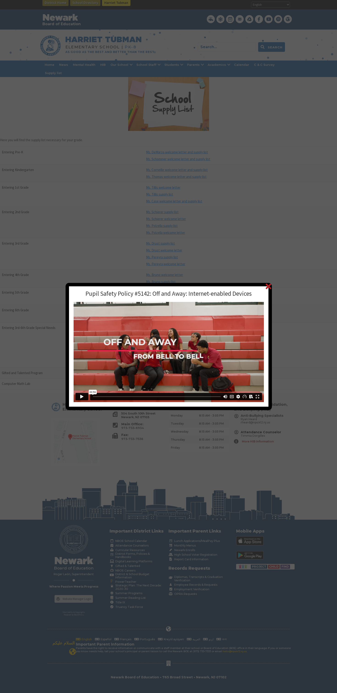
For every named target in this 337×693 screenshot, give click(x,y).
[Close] (268, 286)
